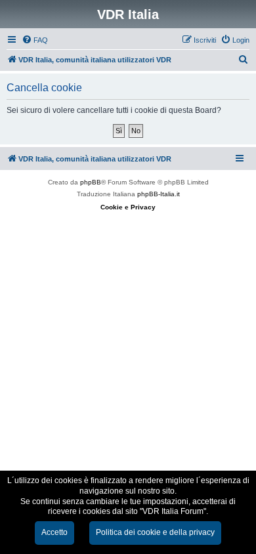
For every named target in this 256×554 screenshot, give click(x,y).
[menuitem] (35, 40)
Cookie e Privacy (128, 207)
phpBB (90, 182)
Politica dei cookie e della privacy (155, 532)
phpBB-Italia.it (158, 194)
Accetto (54, 532)
